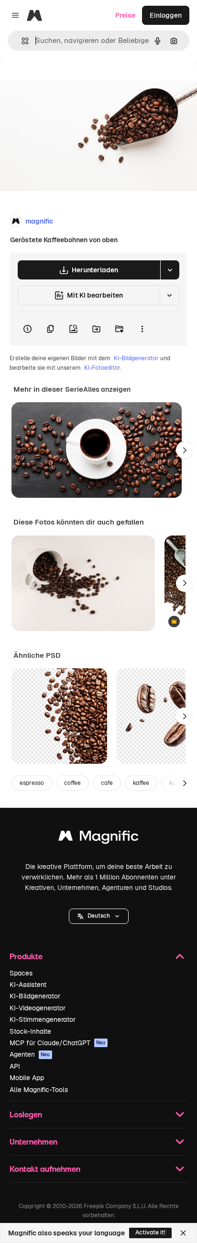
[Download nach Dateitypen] (169, 269)
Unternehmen (33, 1141)
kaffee (141, 783)
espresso (32, 783)
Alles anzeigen (107, 389)
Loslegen (26, 1114)
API (15, 1066)
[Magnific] (98, 838)
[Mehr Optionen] (142, 328)
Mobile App (27, 1077)
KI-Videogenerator (38, 1008)
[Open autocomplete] (21, 40)
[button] (99, 916)
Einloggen (166, 15)
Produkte (26, 956)
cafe (107, 783)
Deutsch (99, 916)
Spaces (21, 973)
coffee (72, 783)
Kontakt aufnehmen (45, 1169)
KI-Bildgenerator (136, 358)
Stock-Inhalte (30, 1031)
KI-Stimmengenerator (43, 1019)
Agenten (30, 1054)
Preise (125, 15)
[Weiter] (184, 450)
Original (61, 81)
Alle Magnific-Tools (39, 1089)
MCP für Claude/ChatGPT (58, 1043)
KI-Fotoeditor (102, 368)
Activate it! (150, 1232)
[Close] (183, 1233)
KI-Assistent (28, 984)
